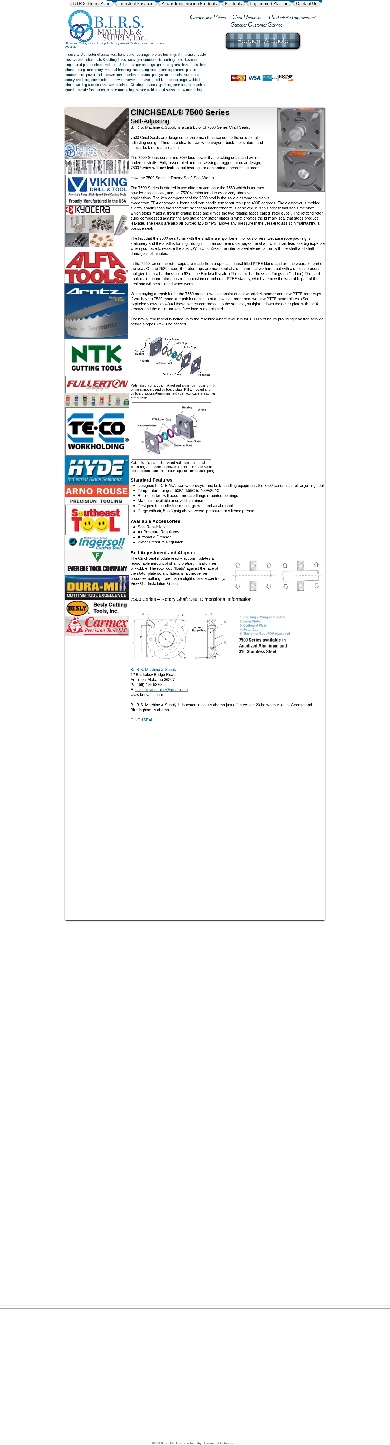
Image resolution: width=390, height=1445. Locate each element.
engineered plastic (79, 65)
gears (175, 65)
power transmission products (128, 75)
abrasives (108, 55)
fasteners (192, 60)
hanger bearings (143, 65)
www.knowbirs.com (147, 694)
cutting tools (173, 60)
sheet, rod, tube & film (110, 65)
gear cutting (182, 85)
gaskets (163, 65)
